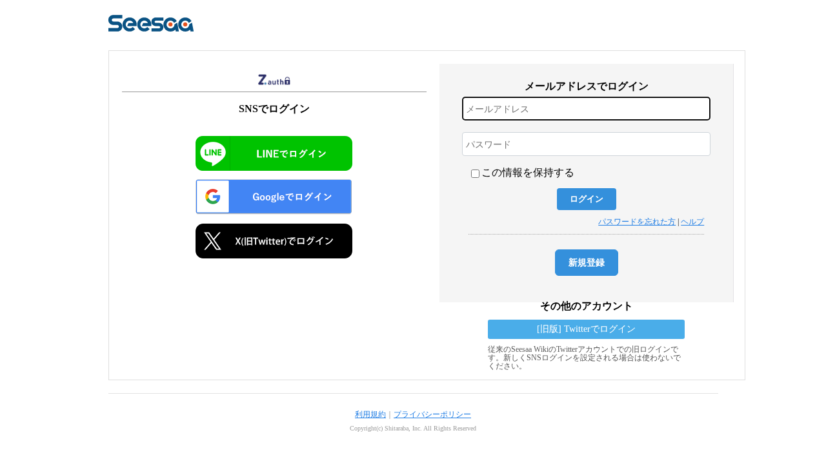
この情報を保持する (527, 172)
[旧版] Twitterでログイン (586, 329)
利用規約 (370, 414)
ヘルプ (692, 221)
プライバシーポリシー (432, 414)
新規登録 (587, 262)
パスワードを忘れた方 (637, 221)
